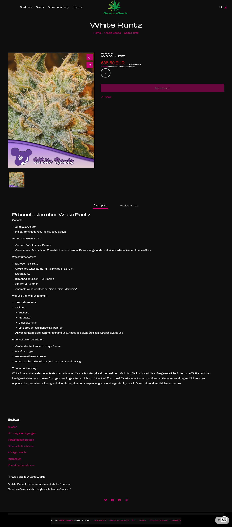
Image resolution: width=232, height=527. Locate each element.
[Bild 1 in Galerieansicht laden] (16, 180)
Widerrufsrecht (100, 520)
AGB (134, 520)
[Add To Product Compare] (89, 65)
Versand (104, 67)
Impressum (14, 458)
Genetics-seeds (66, 520)
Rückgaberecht (17, 452)
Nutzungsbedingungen (22, 433)
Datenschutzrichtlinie (21, 446)
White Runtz (131, 32)
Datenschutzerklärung (119, 520)
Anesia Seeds (112, 32)
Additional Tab (129, 205)
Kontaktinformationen (21, 465)
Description (100, 205)
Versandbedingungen (21, 439)
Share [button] (108, 97)
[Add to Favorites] (89, 57)
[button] (221, 7)
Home (97, 32)
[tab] (100, 205)
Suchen (12, 427)
